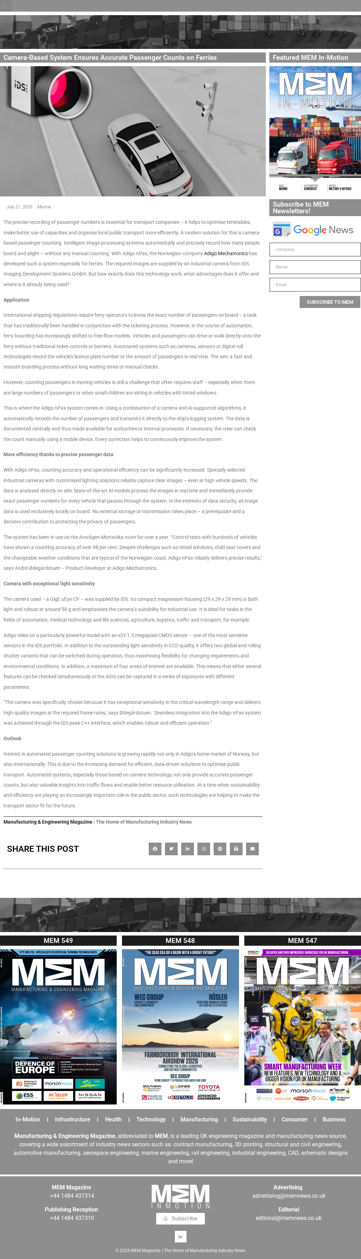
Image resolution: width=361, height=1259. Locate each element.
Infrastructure (72, 1119)
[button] (6, 6)
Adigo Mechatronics (226, 253)
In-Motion (28, 1119)
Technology (151, 1119)
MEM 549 (58, 941)
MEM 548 (180, 941)
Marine (44, 206)
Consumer (295, 1119)
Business (334, 1119)
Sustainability (250, 1119)
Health (113, 1119)
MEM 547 (302, 941)
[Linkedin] (180, 1236)
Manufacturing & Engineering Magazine (48, 822)
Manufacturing (199, 1119)
